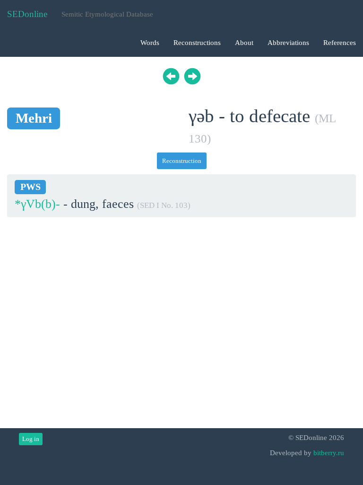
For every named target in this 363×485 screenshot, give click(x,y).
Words (149, 42)
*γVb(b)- (37, 204)
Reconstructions (197, 42)
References (339, 42)
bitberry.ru (328, 453)
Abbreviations (288, 42)
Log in (30, 438)
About (244, 42)
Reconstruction (181, 160)
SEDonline (27, 14)
